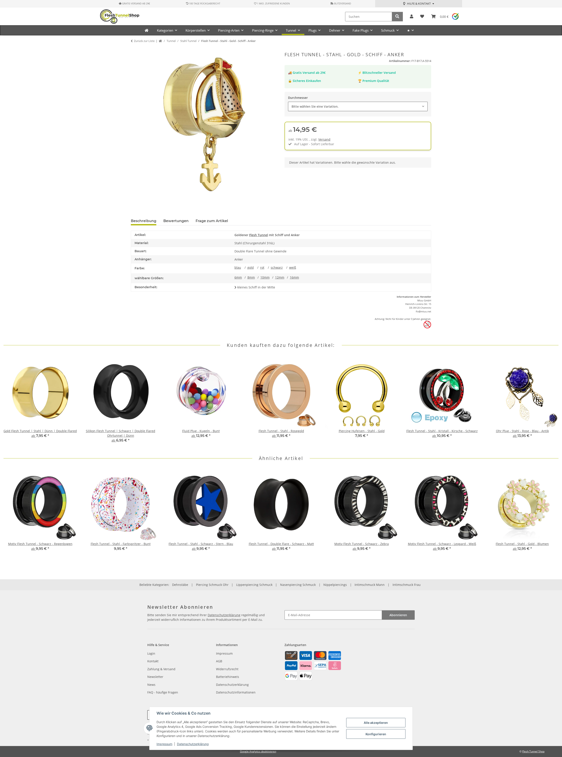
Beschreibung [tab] (143, 221)
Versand (324, 139)
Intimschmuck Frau (407, 585)
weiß (292, 267)
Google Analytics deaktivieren (258, 751)
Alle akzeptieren (376, 722)
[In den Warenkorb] (134, 49)
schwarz (277, 267)
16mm (294, 277)
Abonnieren (398, 615)
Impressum (164, 744)
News (151, 685)
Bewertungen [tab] (176, 221)
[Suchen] (397, 16)
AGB (219, 661)
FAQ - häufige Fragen (162, 692)
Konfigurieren (376, 734)
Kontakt (153, 661)
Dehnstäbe (180, 585)
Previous (10, 401)
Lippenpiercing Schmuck (254, 585)
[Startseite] (160, 41)
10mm (265, 277)
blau (237, 267)
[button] (411, 17)
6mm (238, 277)
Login (151, 653)
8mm (251, 277)
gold (250, 267)
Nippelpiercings (335, 585)
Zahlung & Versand (161, 669)
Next (551, 401)
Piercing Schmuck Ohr (212, 585)
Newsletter (155, 677)
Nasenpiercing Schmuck (298, 585)
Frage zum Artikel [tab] (212, 221)
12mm (279, 277)
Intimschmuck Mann (370, 585)
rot (262, 267)
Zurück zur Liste (144, 41)
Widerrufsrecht (227, 669)
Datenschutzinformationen (236, 692)
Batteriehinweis (227, 677)
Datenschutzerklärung (193, 744)
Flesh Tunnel (258, 235)
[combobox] (358, 106)
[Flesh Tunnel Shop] (146, 30)
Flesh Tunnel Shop (533, 751)
